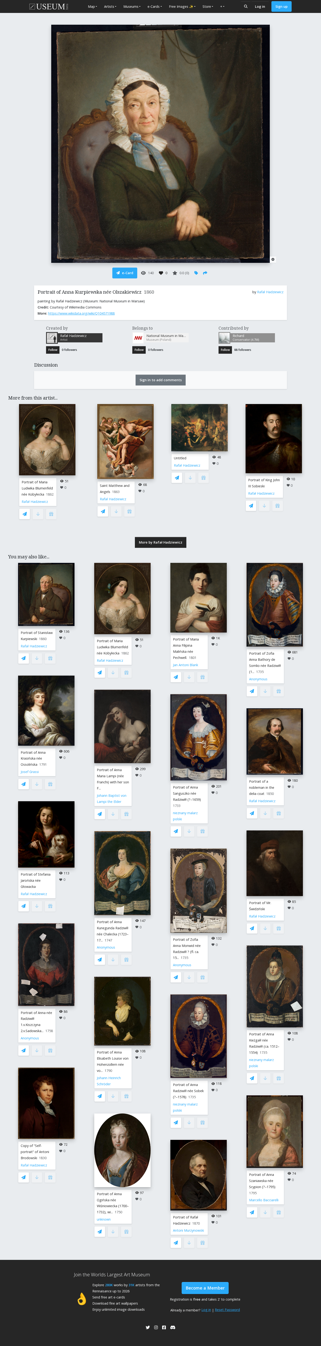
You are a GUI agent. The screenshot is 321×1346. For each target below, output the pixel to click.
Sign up (281, 6)
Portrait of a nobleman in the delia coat (261, 787)
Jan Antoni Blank (185, 665)
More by (160, 542)
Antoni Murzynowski (188, 1230)
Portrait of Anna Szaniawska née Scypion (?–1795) (262, 1180)
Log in (260, 6)
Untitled (180, 458)
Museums (130, 6)
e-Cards (154, 6)
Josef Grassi (30, 771)
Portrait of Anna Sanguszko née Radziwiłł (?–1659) (187, 793)
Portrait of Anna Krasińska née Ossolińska (33, 758)
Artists (109, 6)
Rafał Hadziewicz (270, 292)
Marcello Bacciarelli (263, 1200)
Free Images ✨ (181, 6)
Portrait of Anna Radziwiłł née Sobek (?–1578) (188, 1090)
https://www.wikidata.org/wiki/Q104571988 (81, 313)
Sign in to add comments (161, 380)
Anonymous (30, 1038)
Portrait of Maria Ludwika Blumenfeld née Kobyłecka (37, 488)
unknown (104, 1219)
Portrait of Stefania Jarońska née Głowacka (36, 880)
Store (207, 6)
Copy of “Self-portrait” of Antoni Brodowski (35, 1151)
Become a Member (205, 1288)
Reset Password (227, 1309)
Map (91, 6)
